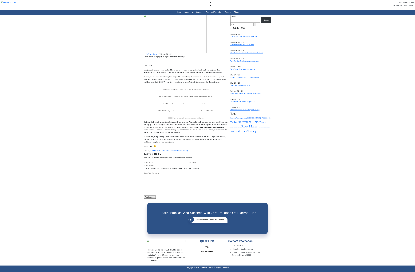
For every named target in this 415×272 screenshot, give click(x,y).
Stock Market (170, 150)
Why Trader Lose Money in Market (242, 69)
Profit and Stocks (151, 54)
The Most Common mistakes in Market (243, 37)
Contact (228, 12)
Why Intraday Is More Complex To (242, 101)
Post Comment (150, 197)
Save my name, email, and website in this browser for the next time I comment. (173, 168)
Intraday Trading (236, 118)
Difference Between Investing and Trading (244, 110)
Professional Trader (158, 150)
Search (232, 16)
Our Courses (197, 12)
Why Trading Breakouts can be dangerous (244, 61)
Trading (185, 150)
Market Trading (254, 117)
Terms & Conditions (207, 252)
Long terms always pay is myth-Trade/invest (245, 93)
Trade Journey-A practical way (240, 85)
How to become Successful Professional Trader (246, 53)
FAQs (207, 247)
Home (179, 12)
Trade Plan (178, 150)
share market (237, 127)
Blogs (236, 12)
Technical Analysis (213, 12)
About (186, 12)
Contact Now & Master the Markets (210, 220)
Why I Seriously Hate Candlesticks (242, 45)
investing (244, 118)
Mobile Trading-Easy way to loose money (244, 77)
